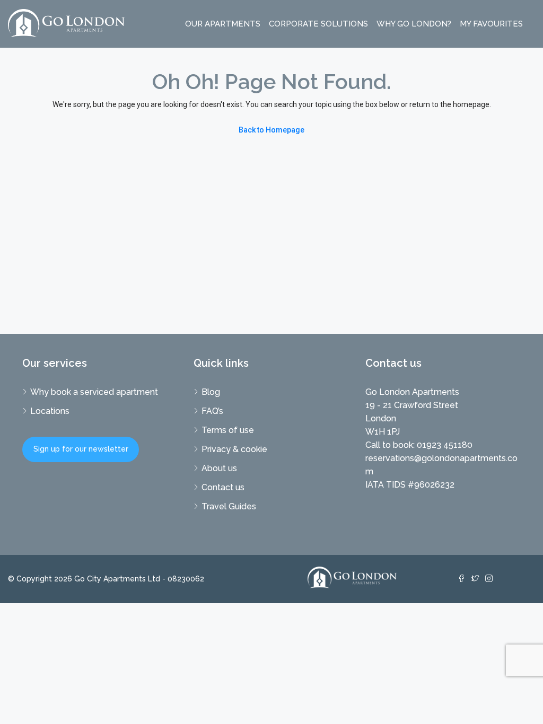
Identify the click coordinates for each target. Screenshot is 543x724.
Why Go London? (413, 24)
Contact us (223, 487)
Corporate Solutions (318, 24)
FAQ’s (212, 411)
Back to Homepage (271, 130)
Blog (211, 392)
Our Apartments (222, 24)
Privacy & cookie (234, 449)
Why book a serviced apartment (94, 392)
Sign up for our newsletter (80, 449)
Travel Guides (229, 506)
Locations (49, 411)
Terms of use (228, 430)
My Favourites (491, 24)
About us (219, 468)
